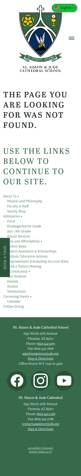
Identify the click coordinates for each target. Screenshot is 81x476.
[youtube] (64, 381)
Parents (12, 282)
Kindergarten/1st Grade (24, 226)
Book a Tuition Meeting (24, 266)
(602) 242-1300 (46, 414)
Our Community (16, 272)
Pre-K (11, 221)
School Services (18, 236)
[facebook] (17, 381)
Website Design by (40, 451)
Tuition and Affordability (22, 241)
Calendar (13, 301)
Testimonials (16, 292)
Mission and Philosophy (24, 201)
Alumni (12, 286)
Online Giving (13, 307)
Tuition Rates (16, 246)
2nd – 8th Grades (19, 231)
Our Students (16, 276)
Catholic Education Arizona (27, 256)
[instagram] (40, 381)
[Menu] (71, 38)
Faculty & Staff (18, 206)
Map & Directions (40, 359)
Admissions (13, 216)
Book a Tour (5, 257)
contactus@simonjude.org (40, 424)
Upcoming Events (17, 297)
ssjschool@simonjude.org (40, 354)
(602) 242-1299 (46, 344)
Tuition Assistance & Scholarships (31, 251)
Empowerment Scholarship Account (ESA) (37, 262)
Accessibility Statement (40, 448)
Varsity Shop (16, 211)
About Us (11, 196)
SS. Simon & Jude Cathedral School (41, 69)
